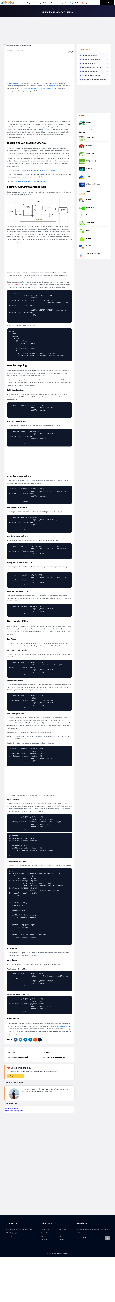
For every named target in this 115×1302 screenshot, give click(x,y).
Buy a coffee (45, 1274)
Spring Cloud (90, 137)
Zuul (43, 86)
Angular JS (89, 145)
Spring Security (91, 161)
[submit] (107, 1283)
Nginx (53, 86)
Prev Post (12, 1052)
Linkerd (48, 86)
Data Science (63, 1274)
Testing (39, 3)
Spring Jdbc (90, 223)
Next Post (46, 1052)
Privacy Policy (45, 1278)
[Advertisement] (57, 30)
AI (43, 3)
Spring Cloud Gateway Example (60, 1026)
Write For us (62, 1284)
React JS (89, 168)
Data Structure (91, 246)
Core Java (89, 215)
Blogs (72, 3)
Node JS (88, 230)
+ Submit (107, 2)
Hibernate (89, 199)
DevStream (78, 3)
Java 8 (88, 192)
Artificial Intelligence (93, 184)
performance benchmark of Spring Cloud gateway (31, 181)
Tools (67, 3)
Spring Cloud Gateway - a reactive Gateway (39, 88)
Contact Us (44, 1284)
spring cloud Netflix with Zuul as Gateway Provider (39, 170)
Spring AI (89, 122)
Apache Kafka (90, 130)
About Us (43, 1281)
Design (62, 3)
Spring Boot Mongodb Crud (18, 1057)
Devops (47, 3)
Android (88, 238)
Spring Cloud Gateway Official (14, 1111)
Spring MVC (90, 207)
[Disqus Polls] (39, 1136)
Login (86, 3)
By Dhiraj (10, 50)
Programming (31, 3)
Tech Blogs (51, 9)
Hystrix (43, 129)
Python (88, 176)
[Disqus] (39, 1184)
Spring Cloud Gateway (12, 1108)
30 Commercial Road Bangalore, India (20, 1274)
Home (45, 9)
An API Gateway (12, 83)
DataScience (54, 3)
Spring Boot (90, 153)
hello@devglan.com (15, 1278)
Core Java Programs (93, 253)
